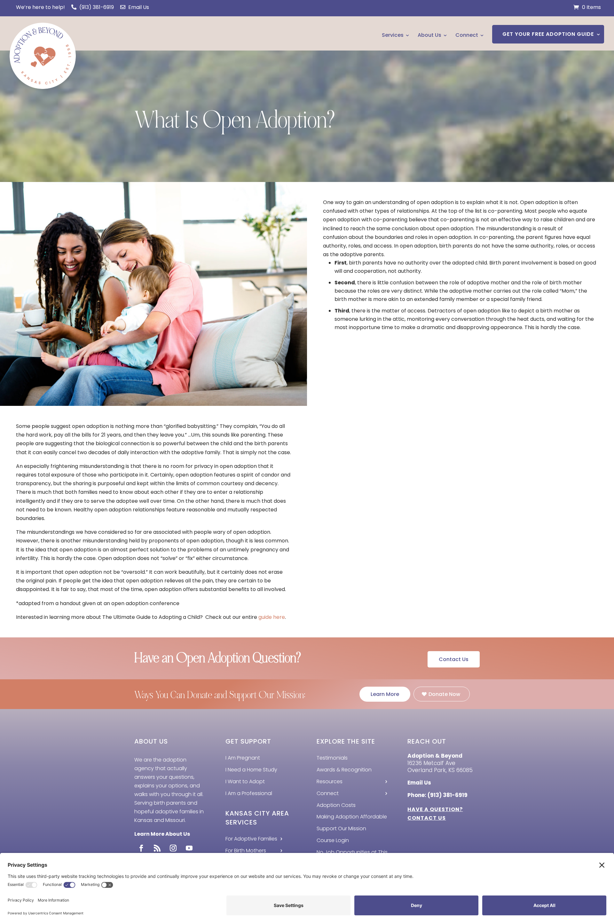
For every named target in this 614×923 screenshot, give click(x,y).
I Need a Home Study (251, 769)
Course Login (333, 840)
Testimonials (332, 757)
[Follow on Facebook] (141, 848)
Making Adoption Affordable (352, 816)
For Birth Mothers (245, 850)
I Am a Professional (248, 793)
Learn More (385, 694)
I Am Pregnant (242, 757)
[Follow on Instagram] (173, 848)
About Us (429, 35)
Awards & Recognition (344, 769)
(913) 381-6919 (96, 7)
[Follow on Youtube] (189, 848)
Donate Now (444, 694)
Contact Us (453, 659)
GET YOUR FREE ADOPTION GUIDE (548, 34)
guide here (271, 617)
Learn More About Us (162, 834)
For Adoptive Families (251, 838)
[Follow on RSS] (157, 848)
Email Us (138, 7)
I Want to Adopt (245, 781)
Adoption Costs (336, 805)
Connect (466, 35)
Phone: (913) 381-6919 (437, 795)
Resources (329, 781)
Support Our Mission (341, 828)
